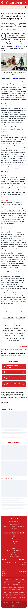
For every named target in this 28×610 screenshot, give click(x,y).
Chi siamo (4, 571)
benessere (18, 325)
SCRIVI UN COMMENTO (14, 310)
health (11, 325)
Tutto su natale (20, 317)
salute (5, 325)
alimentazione (21, 330)
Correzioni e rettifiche (20, 569)
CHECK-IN (14, 548)
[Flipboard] (23, 533)
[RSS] (14, 535)
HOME (3, 349)
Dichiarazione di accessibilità (22, 572)
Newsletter (4, 569)
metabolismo (20, 333)
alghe (15, 338)
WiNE (15, 7)
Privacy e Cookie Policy (20, 562)
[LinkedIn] (10, 533)
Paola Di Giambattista (14, 340)
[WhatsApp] (21, 533)
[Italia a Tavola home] (14, 518)
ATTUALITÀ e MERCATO (14, 541)
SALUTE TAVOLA (11, 349)
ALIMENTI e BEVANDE (14, 556)
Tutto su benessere (8, 317)
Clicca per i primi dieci (14, 442)
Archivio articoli (6, 562)
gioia (17, 46)
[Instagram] (13, 533)
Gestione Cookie (22, 564)
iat (24, 325)
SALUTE (3, 7)
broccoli (15, 335)
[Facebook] (5, 533)
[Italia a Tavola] (14, 2)
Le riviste (4, 567)
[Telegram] (15, 533)
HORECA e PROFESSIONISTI (14, 550)
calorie (12, 333)
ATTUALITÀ (9, 7)
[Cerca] (25, 7)
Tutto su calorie (14, 320)
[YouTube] (18, 533)
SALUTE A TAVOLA (14, 554)
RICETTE (14, 552)
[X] (7, 533)
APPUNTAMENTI (14, 546)
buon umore (7, 335)
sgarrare (14, 78)
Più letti (4, 575)
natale (6, 333)
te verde (21, 338)
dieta (12, 330)
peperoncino (7, 338)
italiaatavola (7, 328)
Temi (3, 564)
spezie (22, 335)
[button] (26, 2)
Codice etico (23, 567)
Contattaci (4, 573)
